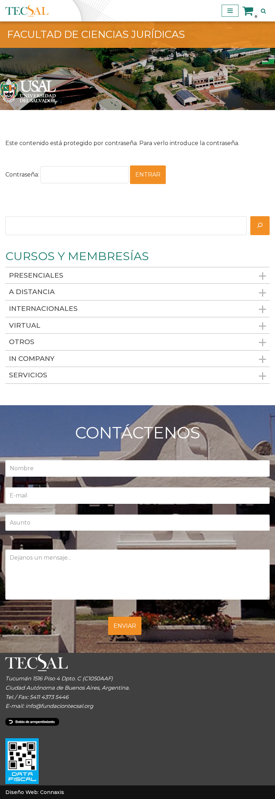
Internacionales (43, 308)
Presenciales (36, 275)
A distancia (32, 292)
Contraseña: (22, 174)
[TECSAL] (26, 10)
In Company (31, 358)
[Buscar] (263, 11)
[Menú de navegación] (230, 11)
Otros (21, 342)
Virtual (24, 325)
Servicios (28, 375)
